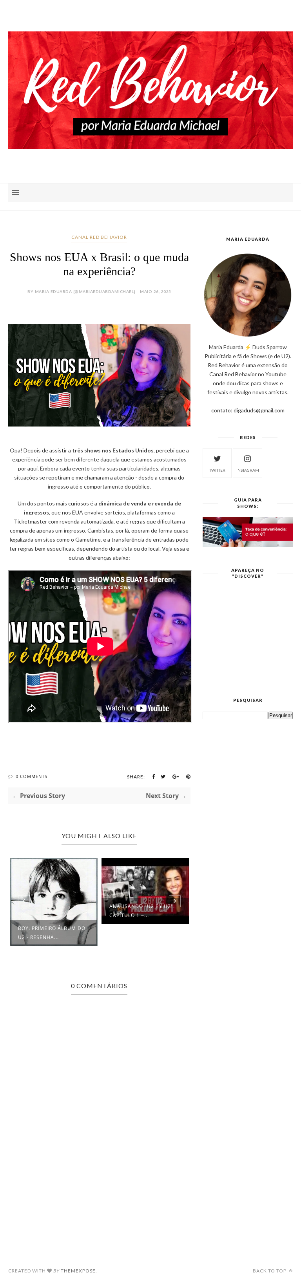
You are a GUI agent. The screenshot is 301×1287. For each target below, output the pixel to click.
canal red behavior (99, 237)
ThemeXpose (78, 1271)
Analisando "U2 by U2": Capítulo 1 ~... (142, 911)
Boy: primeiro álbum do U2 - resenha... (51, 933)
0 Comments (31, 776)
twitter (217, 470)
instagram (247, 470)
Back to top (270, 1271)
